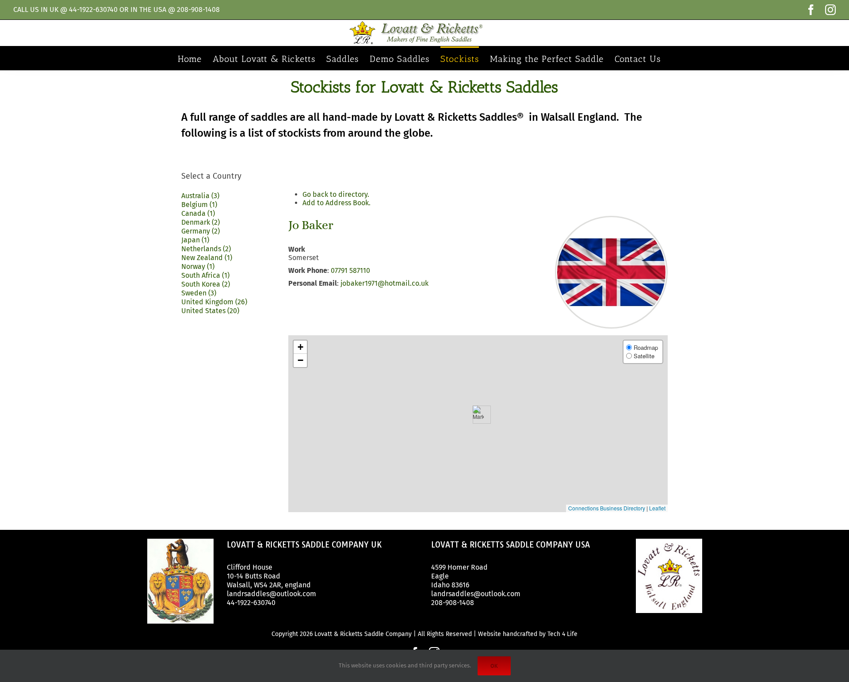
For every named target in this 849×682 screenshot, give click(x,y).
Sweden (198, 293)
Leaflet (657, 508)
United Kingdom (214, 302)
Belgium (199, 204)
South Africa (205, 275)
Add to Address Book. (336, 203)
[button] (478, 415)
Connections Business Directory (606, 508)
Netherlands (206, 249)
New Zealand (206, 257)
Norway (197, 266)
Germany (200, 231)
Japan (195, 240)
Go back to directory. (335, 194)
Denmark (200, 222)
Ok (494, 666)
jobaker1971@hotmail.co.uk (384, 283)
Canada (198, 213)
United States (210, 311)
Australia (200, 196)
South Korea (205, 284)
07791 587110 (350, 270)
